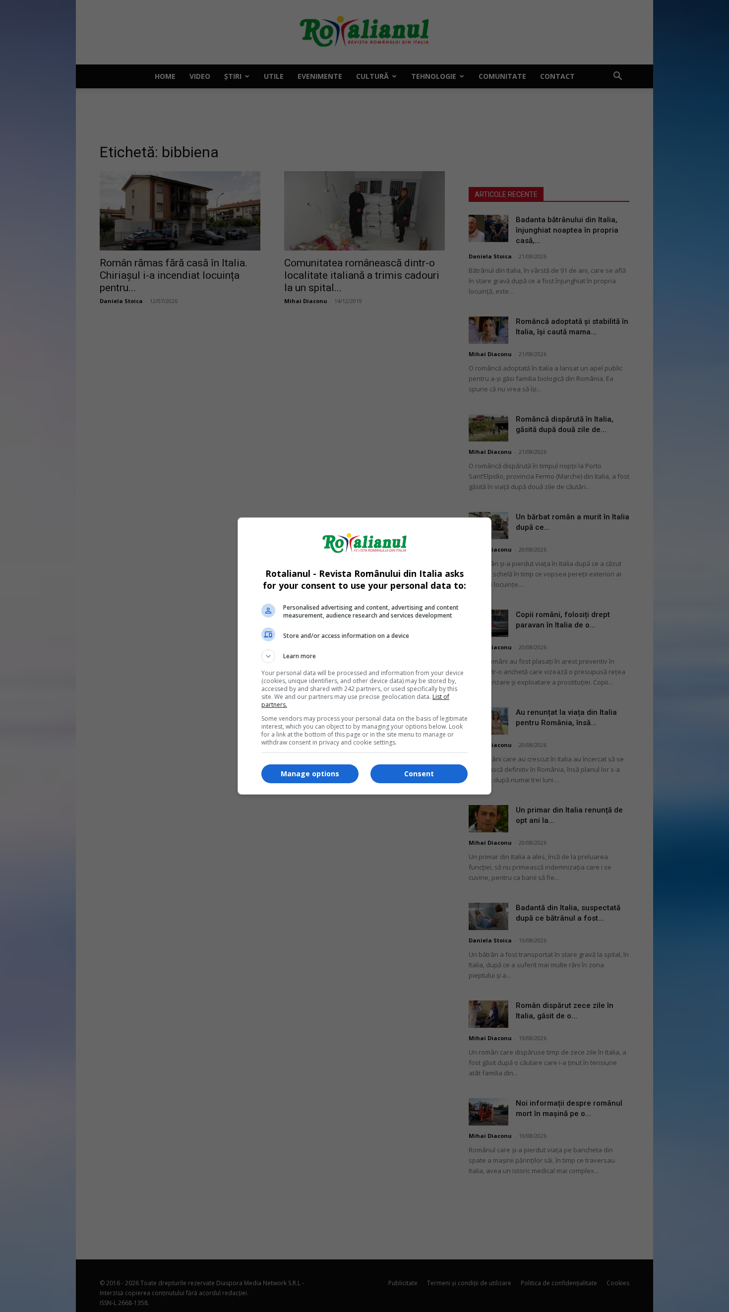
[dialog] (364, 656)
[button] (364, 656)
